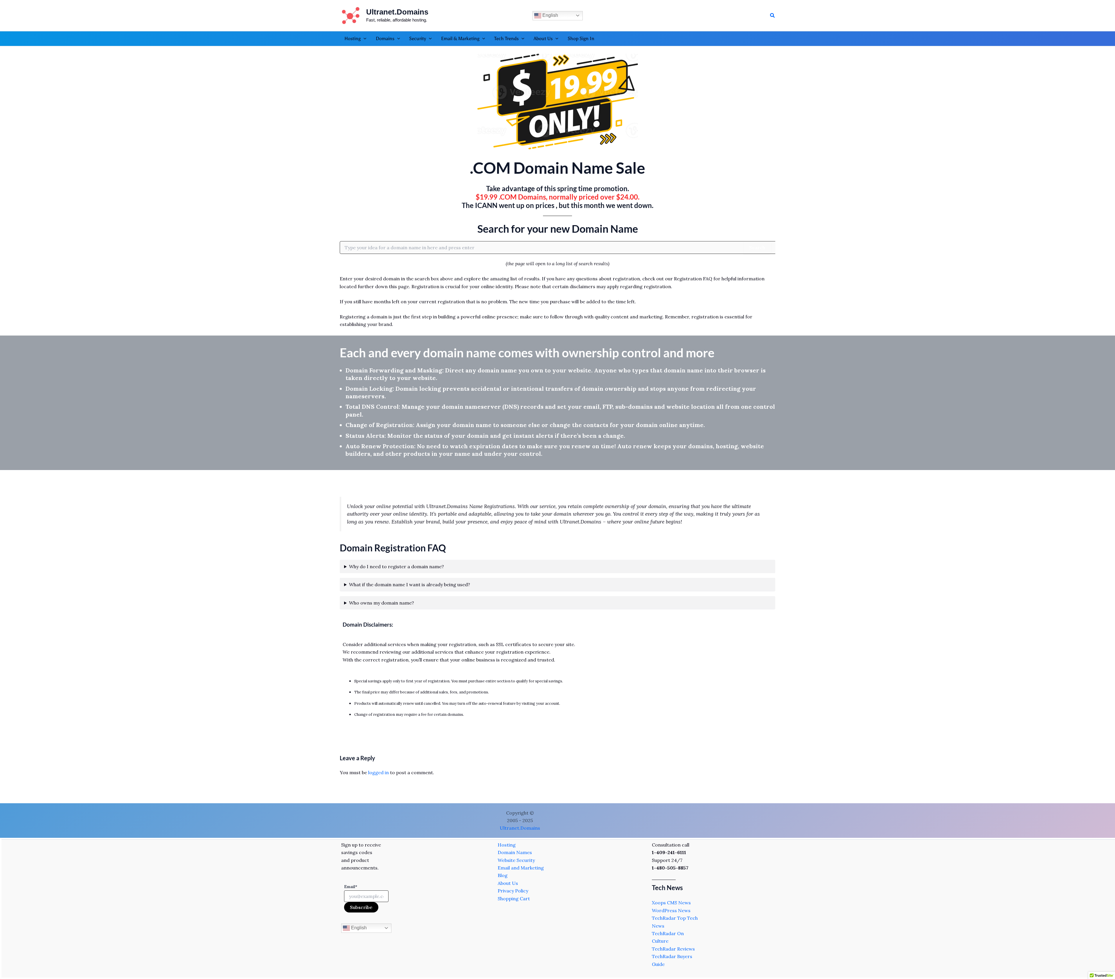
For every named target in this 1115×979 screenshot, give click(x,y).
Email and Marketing (521, 868)
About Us (508, 883)
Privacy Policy (513, 891)
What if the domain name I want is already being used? (409, 584)
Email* (350, 886)
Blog (503, 875)
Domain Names (515, 852)
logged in (378, 772)
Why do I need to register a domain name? (396, 566)
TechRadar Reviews (673, 949)
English (549, 15)
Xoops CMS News (671, 903)
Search (757, 247)
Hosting (507, 845)
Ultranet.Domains (397, 12)
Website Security (516, 860)
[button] (772, 15)
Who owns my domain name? (381, 603)
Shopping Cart (514, 898)
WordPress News (671, 910)
